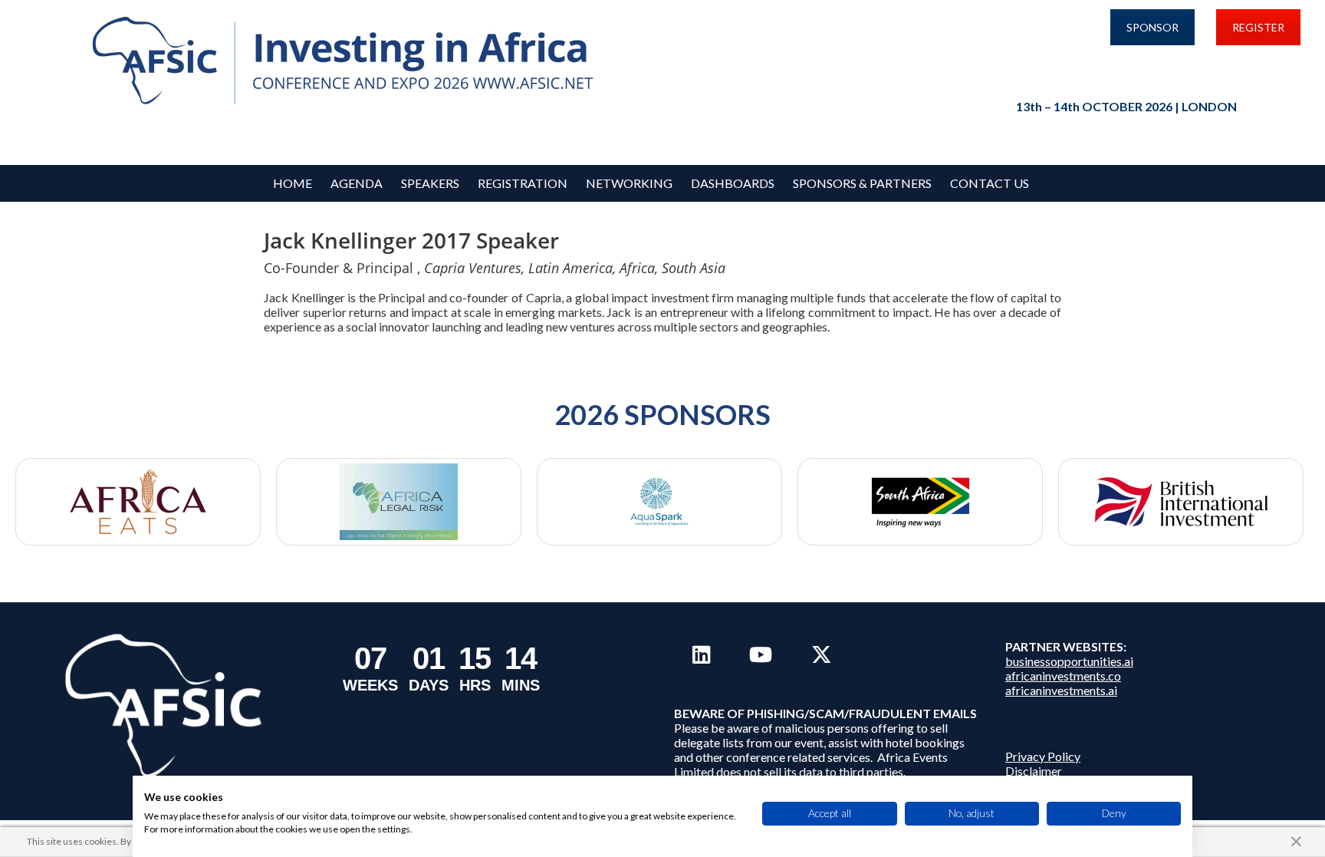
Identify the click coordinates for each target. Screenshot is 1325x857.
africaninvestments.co (1063, 675)
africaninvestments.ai (1061, 690)
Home (292, 183)
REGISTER (1258, 27)
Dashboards (732, 183)
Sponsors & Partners (862, 183)
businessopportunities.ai (1069, 661)
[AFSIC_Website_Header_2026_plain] (347, 61)
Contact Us (989, 183)
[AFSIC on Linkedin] (701, 654)
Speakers (430, 183)
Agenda (356, 183)
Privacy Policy (1042, 756)
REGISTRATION (522, 183)
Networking (629, 183)
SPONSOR (1152, 27)
